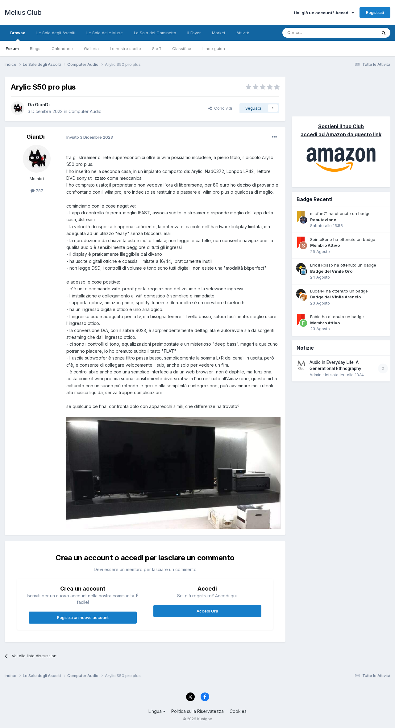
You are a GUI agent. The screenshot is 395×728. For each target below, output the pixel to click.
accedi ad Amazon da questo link (341, 134)
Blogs (35, 48)
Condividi (222, 108)
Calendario (62, 48)
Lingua (155, 711)
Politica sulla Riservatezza (197, 711)
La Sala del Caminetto (155, 32)
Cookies (238, 711)
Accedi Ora (207, 610)
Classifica (181, 48)
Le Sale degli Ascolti (55, 32)
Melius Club (23, 12)
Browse (17, 32)
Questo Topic (355, 32)
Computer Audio (85, 111)
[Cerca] (383, 33)
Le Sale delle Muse (104, 32)
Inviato (89, 137)
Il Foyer (194, 32)
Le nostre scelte (125, 48)
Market (218, 32)
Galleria (91, 48)
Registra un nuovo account (83, 617)
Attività (242, 32)
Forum (12, 48)
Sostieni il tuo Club (341, 126)
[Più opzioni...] (274, 137)
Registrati (375, 12)
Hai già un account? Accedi (322, 12)
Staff (156, 48)
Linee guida (213, 48)
